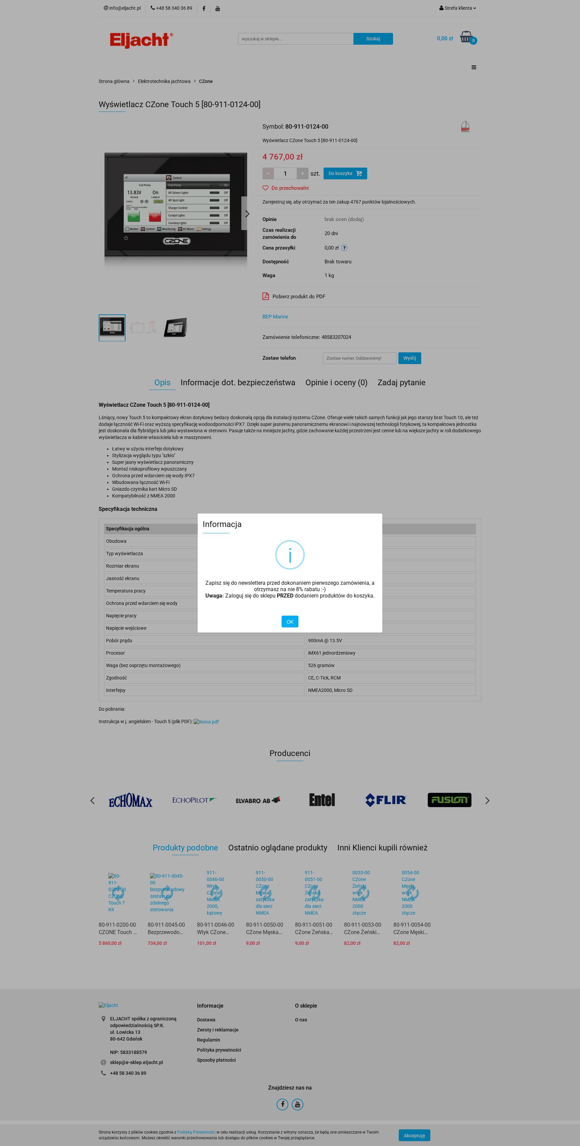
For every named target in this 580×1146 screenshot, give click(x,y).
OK (290, 621)
